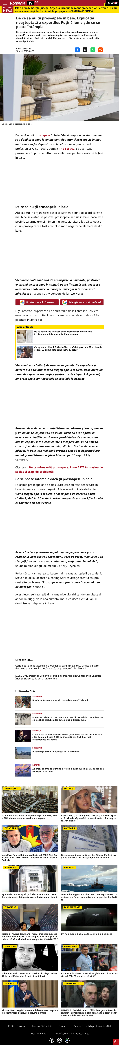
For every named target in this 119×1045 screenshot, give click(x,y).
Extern (36, 765)
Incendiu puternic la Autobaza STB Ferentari (55, 751)
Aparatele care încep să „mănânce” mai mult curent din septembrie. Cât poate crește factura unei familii (29, 895)
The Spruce (66, 148)
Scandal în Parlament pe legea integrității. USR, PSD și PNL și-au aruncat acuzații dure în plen (29, 817)
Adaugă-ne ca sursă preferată (85, 302)
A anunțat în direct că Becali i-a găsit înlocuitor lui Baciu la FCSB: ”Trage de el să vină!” (89, 974)
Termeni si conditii (42, 1026)
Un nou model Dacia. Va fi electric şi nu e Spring (86, 934)
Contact (63, 1026)
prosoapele (42, 135)
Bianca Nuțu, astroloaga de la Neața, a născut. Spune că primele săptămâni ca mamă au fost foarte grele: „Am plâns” (88, 818)
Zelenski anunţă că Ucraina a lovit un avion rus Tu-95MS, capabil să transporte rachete (68, 770)
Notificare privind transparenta (72, 1033)
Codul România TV (39, 1033)
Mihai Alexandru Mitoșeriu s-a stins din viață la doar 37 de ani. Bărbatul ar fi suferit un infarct (29, 974)
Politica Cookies (16, 1026)
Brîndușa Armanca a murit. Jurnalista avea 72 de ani (60, 700)
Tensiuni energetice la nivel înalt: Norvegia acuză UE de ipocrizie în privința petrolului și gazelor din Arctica (89, 897)
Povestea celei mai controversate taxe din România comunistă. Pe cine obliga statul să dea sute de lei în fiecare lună (67, 718)
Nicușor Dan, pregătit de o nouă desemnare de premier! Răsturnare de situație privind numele (30, 1011)
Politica (36, 730)
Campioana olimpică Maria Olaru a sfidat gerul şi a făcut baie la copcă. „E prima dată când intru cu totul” (68, 348)
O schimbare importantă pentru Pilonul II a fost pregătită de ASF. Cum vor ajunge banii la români (88, 856)
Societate (37, 696)
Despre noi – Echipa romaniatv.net (92, 1026)
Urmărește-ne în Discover (40, 302)
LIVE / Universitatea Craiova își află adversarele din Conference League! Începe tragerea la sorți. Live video (58, 677)
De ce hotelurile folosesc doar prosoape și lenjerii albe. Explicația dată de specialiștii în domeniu (63, 333)
